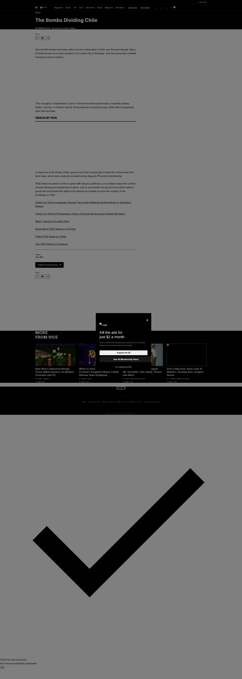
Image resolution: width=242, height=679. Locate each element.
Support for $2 (123, 353)
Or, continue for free (124, 367)
